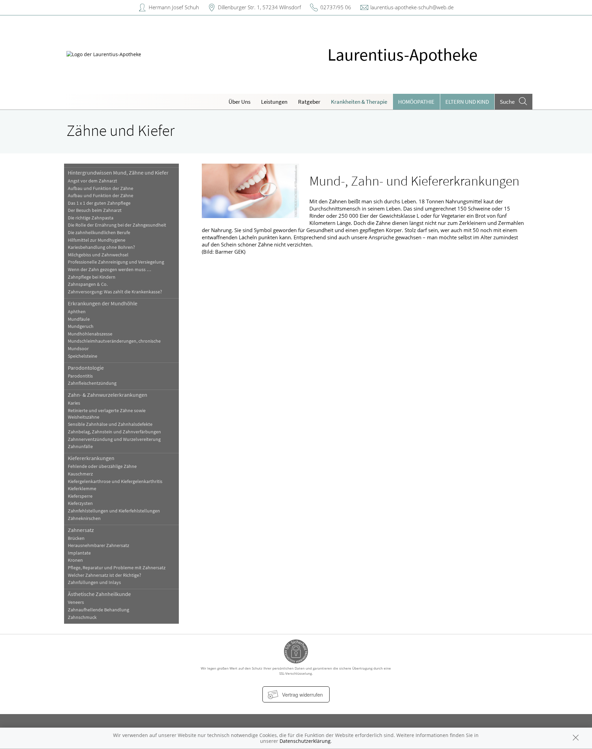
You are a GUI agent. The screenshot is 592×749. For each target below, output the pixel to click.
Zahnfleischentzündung (92, 383)
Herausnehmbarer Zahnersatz (98, 545)
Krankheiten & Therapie (359, 101)
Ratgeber (309, 101)
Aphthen (77, 312)
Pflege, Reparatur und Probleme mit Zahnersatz (116, 568)
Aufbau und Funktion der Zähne (100, 188)
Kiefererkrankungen (91, 458)
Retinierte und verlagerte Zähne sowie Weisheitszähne (107, 414)
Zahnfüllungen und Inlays (94, 582)
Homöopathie (416, 101)
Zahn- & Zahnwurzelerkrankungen (107, 394)
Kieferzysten (80, 503)
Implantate (79, 553)
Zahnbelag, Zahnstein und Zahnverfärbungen (114, 432)
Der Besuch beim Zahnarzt (95, 210)
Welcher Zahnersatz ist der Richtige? (104, 575)
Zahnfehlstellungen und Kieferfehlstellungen (114, 511)
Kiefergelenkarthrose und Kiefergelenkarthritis (115, 481)
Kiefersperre (80, 496)
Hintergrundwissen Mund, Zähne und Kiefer (118, 172)
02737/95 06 (335, 7)
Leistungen (274, 101)
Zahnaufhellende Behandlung (98, 610)
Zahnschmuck (82, 617)
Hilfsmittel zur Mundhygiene (96, 240)
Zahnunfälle (80, 446)
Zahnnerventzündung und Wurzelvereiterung (114, 439)
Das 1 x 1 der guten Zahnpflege (99, 203)
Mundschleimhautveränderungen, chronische (114, 341)
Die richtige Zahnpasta (90, 218)
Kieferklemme (82, 489)
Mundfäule (79, 319)
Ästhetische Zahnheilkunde (99, 594)
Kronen (75, 560)
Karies (74, 403)
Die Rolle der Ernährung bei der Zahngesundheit (117, 225)
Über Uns (239, 101)
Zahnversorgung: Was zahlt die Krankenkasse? (115, 292)
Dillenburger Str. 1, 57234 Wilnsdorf (259, 7)
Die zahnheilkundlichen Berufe (99, 233)
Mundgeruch (81, 326)
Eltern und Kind (467, 101)
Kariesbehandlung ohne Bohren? (101, 247)
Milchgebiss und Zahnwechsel (98, 255)
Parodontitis (80, 376)
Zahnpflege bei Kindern (91, 277)
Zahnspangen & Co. (88, 284)
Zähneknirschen (84, 518)
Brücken (76, 538)
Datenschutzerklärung (305, 741)
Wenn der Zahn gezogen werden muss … (109, 269)
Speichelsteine (82, 356)
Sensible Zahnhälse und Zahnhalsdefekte (110, 424)
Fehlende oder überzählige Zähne (102, 466)
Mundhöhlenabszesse (90, 334)
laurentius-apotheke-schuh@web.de (412, 7)
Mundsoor (78, 349)
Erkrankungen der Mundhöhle (102, 303)
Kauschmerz (80, 474)
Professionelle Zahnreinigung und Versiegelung (116, 262)
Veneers (76, 602)
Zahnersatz (81, 529)
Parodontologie (86, 367)
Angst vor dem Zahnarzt (92, 181)
